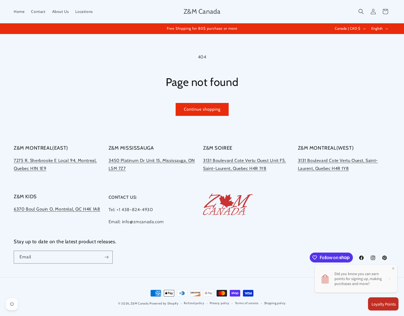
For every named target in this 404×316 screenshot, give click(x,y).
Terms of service (247, 303)
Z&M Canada (139, 303)
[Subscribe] (106, 257)
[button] (361, 11)
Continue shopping (202, 109)
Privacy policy (219, 303)
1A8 (96, 209)
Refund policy (194, 303)
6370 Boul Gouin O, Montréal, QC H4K (53, 209)
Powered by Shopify (164, 303)
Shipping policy (275, 303)
